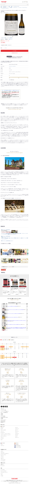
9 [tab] (14, 256)
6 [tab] (11, 256)
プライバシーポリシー (3, 419)
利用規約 (2, 414)
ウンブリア (2, 438)
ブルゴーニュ (2, 445)
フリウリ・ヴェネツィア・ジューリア (5, 434)
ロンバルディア (3, 432)
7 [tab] (12, 256)
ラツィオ (16, 427)
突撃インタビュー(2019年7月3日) (5, 229)
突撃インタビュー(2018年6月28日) (5, 236)
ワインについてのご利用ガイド (5, 411)
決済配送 (2, 413)
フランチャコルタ (3, 459)
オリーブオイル (3, 469)
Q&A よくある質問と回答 (4, 412)
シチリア (16, 436)
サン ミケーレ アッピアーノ (12, 66)
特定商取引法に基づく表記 (4, 417)
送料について (10, 39)
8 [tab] (13, 256)
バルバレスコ (2, 452)
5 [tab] (10, 256)
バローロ (2, 451)
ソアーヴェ (2, 457)
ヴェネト (2, 428)
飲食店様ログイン (3, 422)
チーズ (1, 473)
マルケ (1, 439)
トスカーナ (2, 437)
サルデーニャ (17, 437)
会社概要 (2, 418)
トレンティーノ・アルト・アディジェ (5, 433)
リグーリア (2, 431)
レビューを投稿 (3, 269)
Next (27, 286)
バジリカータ (17, 433)
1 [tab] (12, 36)
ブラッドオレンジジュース (4, 472)
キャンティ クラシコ (3, 454)
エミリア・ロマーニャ (3, 436)
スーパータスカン (3, 460)
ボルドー (2, 444)
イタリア (3, 426)
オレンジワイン (3, 465)
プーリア (16, 432)
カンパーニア (17, 431)
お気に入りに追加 (3, 37)
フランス (3, 443)
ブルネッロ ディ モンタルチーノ (5, 453)
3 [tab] (8, 256)
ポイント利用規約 (3, 416)
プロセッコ (2, 458)
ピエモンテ (2, 427)
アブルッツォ (17, 428)
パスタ (1, 474)
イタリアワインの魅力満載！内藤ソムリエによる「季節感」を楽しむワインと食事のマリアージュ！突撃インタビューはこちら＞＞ (14, 238)
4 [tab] (9, 256)
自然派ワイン (2, 464)
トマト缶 (2, 475)
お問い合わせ (2, 408)
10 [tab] (15, 256)
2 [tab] (13, 36)
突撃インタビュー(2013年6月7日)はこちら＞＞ (7, 240)
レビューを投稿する (9, 37)
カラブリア (16, 434)
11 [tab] (16, 256)
